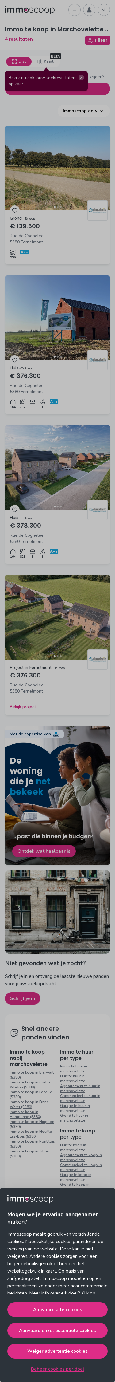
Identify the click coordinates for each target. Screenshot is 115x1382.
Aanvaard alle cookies (57, 1310)
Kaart (48, 61)
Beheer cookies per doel (57, 1369)
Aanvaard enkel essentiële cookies (57, 1330)
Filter (101, 40)
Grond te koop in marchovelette (75, 1187)
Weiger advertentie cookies (57, 1351)
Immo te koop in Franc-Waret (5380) (30, 1104)
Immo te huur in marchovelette (73, 1069)
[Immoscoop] (30, 10)
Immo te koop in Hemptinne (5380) (25, 1114)
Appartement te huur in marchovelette (80, 1088)
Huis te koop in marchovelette (73, 1147)
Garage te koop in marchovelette (75, 1177)
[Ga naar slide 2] (58, 207)
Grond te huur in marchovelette (74, 1118)
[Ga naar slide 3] (61, 207)
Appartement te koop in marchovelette (81, 1157)
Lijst (22, 61)
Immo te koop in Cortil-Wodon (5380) (30, 1085)
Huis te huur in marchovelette (72, 1078)
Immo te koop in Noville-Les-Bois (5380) (31, 1134)
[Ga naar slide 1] (55, 207)
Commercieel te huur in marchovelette (80, 1098)
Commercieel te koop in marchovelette (81, 1167)
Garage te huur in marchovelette (75, 1108)
